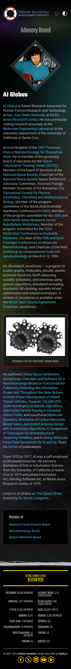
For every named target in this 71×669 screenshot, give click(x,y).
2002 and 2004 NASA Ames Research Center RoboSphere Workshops (35, 220)
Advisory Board (36, 30)
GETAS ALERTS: (45, 601)
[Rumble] (51, 659)
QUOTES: (42, 641)
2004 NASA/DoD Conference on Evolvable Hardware (30, 233)
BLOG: (40, 609)
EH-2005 (43, 211)
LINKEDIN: (12, 601)
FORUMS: (26, 641)
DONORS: (23, 615)
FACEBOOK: (10, 593)
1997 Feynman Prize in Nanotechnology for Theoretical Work (32, 152)
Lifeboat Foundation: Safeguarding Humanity (26, 13)
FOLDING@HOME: (12, 627)
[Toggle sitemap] (57, 13)
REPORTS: (42, 621)
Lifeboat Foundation (27, 654)
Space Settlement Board (25, 537)
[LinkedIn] (36, 659)
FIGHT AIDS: (15, 621)
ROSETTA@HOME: (21, 633)
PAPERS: (42, 633)
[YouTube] (44, 659)
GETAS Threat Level (35, 579)
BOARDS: (42, 615)
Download (10, 307)
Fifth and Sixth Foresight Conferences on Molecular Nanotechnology (33, 242)
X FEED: (12, 609)
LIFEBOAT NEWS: (46, 593)
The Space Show (49, 493)
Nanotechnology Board (24, 531)
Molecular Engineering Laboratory (28, 129)
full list (13, 447)
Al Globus (10, 106)
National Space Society (20, 175)
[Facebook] (21, 659)
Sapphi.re (63, 654)
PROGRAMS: (43, 627)
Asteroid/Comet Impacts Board (29, 524)
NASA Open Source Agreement (32, 302)
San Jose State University (26, 115)
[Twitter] (28, 659)
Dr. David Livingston (33, 498)
